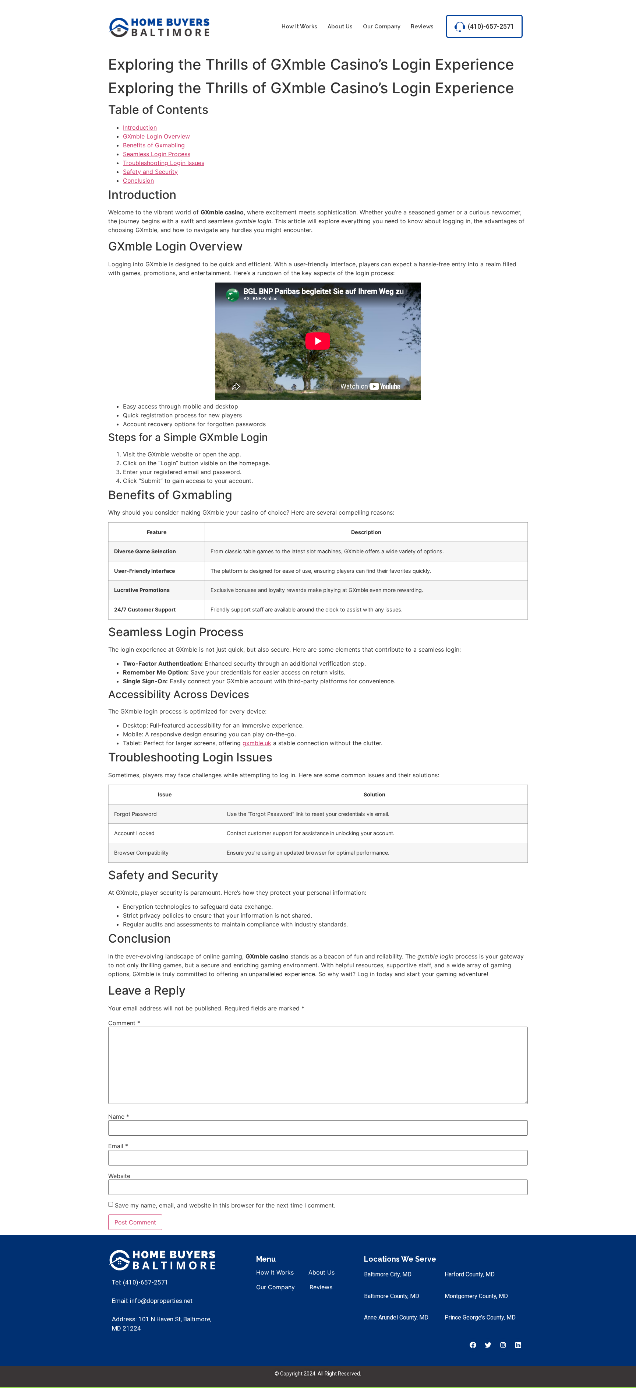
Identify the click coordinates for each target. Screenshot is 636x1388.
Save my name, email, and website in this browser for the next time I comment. (225, 1205)
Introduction (140, 127)
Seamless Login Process (156, 154)
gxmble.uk (257, 743)
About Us (340, 26)
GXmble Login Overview (156, 136)
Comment (124, 1023)
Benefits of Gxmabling (154, 145)
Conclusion (138, 180)
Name (118, 1116)
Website (119, 1176)
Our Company (381, 26)
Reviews (422, 26)
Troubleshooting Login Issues (163, 163)
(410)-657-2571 (491, 26)
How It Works (299, 26)
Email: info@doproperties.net (152, 1300)
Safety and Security (150, 171)
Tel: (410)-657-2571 (140, 1282)
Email (118, 1146)
